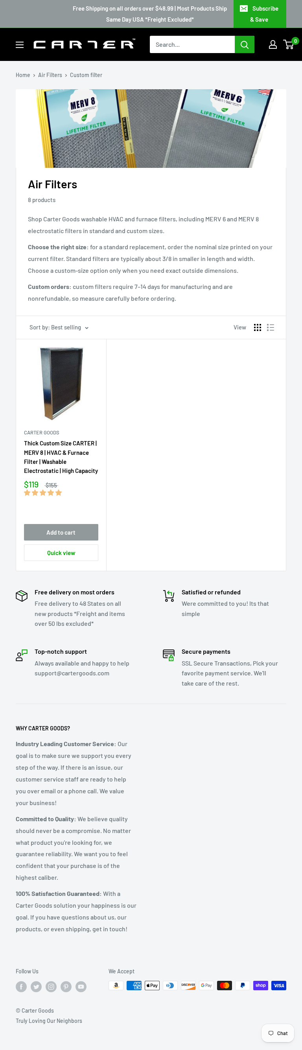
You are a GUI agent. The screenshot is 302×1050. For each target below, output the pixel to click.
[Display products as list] (270, 327)
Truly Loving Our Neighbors (49, 1020)
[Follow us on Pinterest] (66, 986)
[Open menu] (20, 45)
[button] (43, 492)
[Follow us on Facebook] (21, 986)
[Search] (244, 44)
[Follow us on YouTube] (81, 986)
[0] (289, 44)
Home (23, 75)
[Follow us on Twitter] (36, 986)
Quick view (61, 552)
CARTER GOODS (41, 432)
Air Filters (50, 75)
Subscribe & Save (264, 14)
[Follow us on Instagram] (51, 986)
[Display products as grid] (257, 327)
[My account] (273, 44)
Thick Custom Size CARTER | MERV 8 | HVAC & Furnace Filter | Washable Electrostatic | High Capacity (61, 456)
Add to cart (61, 532)
